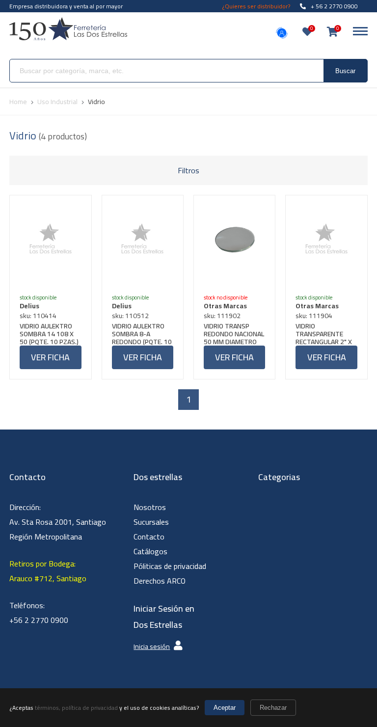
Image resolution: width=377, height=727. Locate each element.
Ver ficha (50, 357)
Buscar (345, 71)
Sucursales (151, 521)
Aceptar (225, 707)
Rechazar (273, 707)
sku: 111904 (314, 315)
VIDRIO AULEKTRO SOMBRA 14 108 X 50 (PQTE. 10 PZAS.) (49, 334)
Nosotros (150, 507)
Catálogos (150, 551)
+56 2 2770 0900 (38, 620)
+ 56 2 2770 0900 (334, 6)
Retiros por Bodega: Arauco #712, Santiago (47, 571)
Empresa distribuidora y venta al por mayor (66, 6)
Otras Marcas (225, 305)
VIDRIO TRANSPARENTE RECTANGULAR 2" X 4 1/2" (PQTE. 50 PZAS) (324, 334)
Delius (29, 305)
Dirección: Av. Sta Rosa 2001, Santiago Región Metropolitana (57, 522)
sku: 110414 (38, 315)
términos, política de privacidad (76, 707)
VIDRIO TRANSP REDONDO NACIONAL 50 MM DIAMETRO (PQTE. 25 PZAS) (234, 334)
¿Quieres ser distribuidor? (256, 6)
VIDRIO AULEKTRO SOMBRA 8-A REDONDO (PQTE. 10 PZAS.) (142, 334)
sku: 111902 (222, 315)
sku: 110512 (130, 315)
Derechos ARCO (160, 580)
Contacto (149, 536)
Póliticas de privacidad (170, 566)
